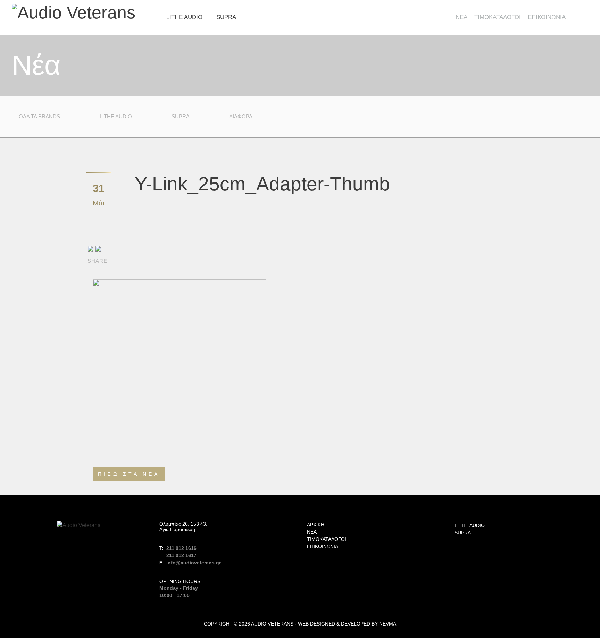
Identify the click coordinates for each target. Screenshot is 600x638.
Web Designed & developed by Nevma (347, 624)
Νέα (461, 17)
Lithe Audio (184, 17)
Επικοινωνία (547, 17)
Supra (226, 17)
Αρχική (315, 524)
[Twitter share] (98, 248)
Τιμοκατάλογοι (497, 17)
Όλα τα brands (39, 116)
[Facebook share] (90, 248)
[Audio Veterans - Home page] (73, 12)
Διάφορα (240, 116)
